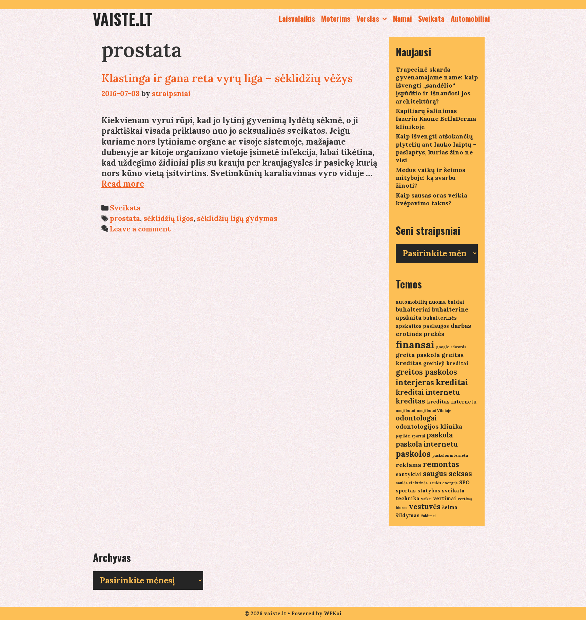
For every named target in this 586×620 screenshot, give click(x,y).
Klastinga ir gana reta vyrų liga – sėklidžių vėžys (227, 78)
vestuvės (425, 506)
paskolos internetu (450, 455)
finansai (415, 344)
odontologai (416, 417)
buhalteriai (413, 309)
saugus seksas (447, 473)
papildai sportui (410, 436)
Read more (122, 184)
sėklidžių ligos (168, 218)
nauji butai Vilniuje (434, 410)
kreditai (452, 382)
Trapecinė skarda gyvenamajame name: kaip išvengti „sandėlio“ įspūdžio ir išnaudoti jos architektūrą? (437, 85)
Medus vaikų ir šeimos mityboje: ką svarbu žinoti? (430, 178)
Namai (402, 18)
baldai (456, 302)
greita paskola (418, 355)
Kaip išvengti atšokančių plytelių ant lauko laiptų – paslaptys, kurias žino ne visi (436, 148)
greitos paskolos (426, 372)
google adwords (451, 346)
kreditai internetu (428, 392)
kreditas (410, 401)
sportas (406, 490)
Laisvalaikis (297, 18)
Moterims (335, 18)
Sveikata (431, 18)
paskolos (413, 454)
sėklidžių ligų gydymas (237, 218)
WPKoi (332, 613)
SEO (464, 482)
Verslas (367, 18)
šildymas (407, 515)
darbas (461, 326)
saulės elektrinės (412, 483)
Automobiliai (470, 18)
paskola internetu (427, 444)
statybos (428, 490)
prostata (125, 218)
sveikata (453, 490)
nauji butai (405, 410)
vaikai (426, 498)
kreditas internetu (451, 401)
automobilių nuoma (421, 302)
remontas (441, 464)
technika (407, 498)
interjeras (415, 382)
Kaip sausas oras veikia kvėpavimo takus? (431, 199)
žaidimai (428, 515)
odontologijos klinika (429, 426)
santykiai (408, 474)
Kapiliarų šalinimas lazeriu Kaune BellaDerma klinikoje (436, 119)
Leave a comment (140, 228)
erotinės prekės (420, 334)
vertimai (444, 498)
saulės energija (443, 483)
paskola (440, 434)
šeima (449, 507)
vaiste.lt (122, 18)
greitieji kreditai (445, 363)
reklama (408, 465)
